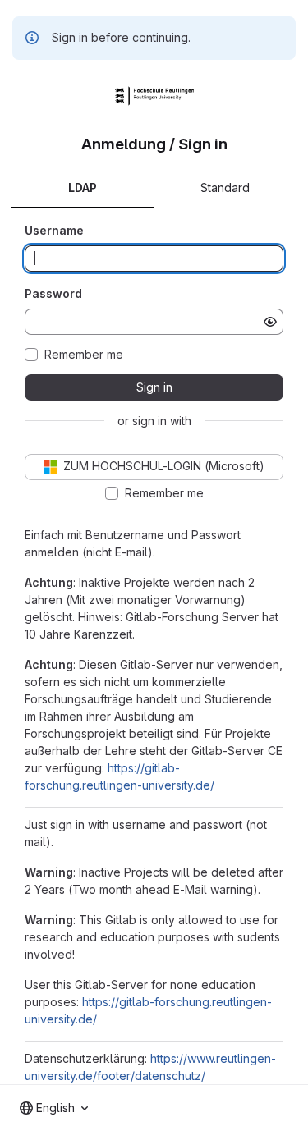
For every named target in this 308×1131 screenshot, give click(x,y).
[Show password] (270, 322)
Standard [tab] (225, 188)
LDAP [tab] (82, 188)
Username (54, 230)
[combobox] (53, 1108)
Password (53, 293)
